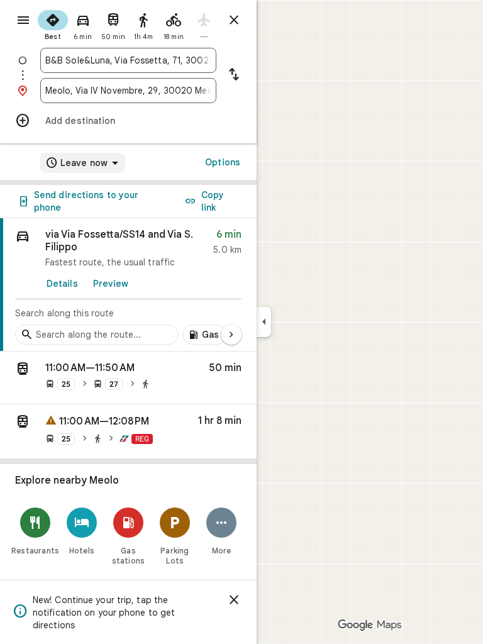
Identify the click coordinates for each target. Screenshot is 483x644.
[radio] (53, 24)
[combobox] (128, 60)
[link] (128, 285)
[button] (128, 378)
